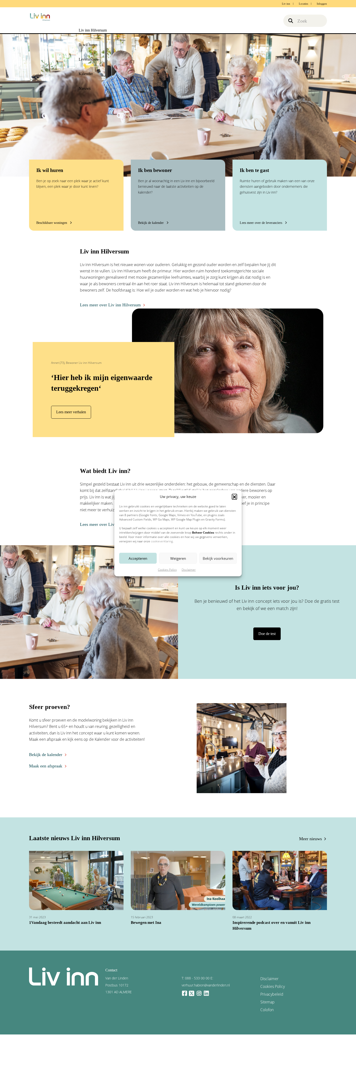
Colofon (266, 997)
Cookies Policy (167, 570)
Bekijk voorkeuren (218, 558)
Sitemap (266, 991)
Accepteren (138, 558)
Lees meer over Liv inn (98, 524)
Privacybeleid (270, 984)
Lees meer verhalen (69, 412)
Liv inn (286, 3)
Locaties (303, 3)
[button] (234, 496)
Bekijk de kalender (43, 753)
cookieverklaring (162, 541)
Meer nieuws (312, 838)
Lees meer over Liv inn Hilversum (106, 305)
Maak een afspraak (43, 764)
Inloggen (322, 3)
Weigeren (178, 558)
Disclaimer (189, 570)
